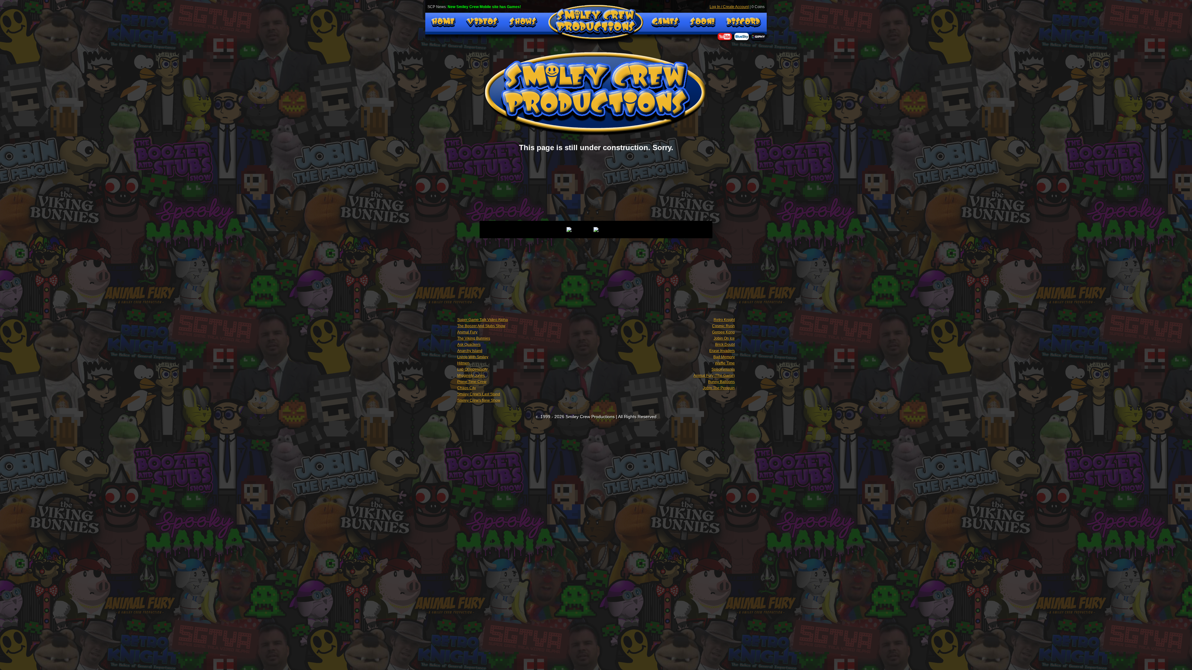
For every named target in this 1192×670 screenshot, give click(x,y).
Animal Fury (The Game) (714, 375)
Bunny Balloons (721, 382)
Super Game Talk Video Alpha (482, 320)
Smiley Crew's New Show (478, 400)
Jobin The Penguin (719, 388)
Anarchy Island (469, 351)
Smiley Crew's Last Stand (478, 394)
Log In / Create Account (729, 7)
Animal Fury (467, 332)
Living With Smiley (472, 357)
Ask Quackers (469, 344)
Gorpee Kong (723, 332)
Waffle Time (725, 363)
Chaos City (466, 388)
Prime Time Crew (471, 382)
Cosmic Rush (723, 326)
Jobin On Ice (724, 338)
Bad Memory (724, 357)
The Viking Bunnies (473, 338)
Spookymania (723, 369)
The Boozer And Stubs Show (481, 326)
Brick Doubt (725, 344)
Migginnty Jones (471, 375)
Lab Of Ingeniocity (472, 369)
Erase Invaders (722, 351)
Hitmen (463, 363)
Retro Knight (724, 320)
